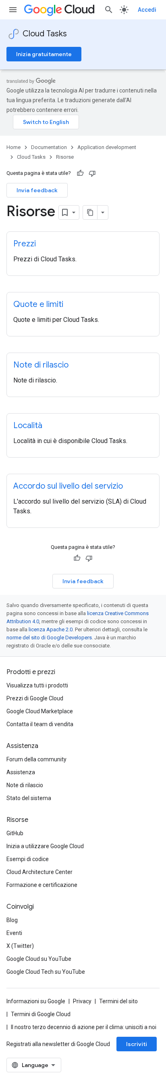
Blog (12, 920)
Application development (106, 147)
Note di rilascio (24, 785)
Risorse (65, 157)
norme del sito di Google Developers (49, 637)
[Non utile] (92, 173)
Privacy (82, 1001)
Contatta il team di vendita (39, 724)
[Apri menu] (13, 9)
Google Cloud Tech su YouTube (45, 972)
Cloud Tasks (45, 34)
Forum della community (36, 759)
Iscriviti (136, 1044)
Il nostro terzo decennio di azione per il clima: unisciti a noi (83, 1027)
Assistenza (20, 772)
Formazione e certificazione (41, 885)
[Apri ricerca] (109, 10)
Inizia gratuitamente (44, 54)
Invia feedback (37, 190)
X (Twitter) (20, 946)
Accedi (147, 9)
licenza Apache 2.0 (51, 629)
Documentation (49, 147)
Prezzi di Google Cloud (34, 698)
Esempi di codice (27, 859)
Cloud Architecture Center (39, 872)
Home (13, 147)
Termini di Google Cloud (41, 1014)
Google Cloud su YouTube (38, 959)
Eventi (14, 933)
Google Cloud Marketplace (39, 711)
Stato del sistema (28, 798)
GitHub (14, 833)
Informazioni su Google (35, 1001)
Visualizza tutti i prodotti (37, 685)
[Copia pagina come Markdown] (90, 212)
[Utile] (80, 173)
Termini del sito (118, 1001)
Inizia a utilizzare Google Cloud (45, 846)
